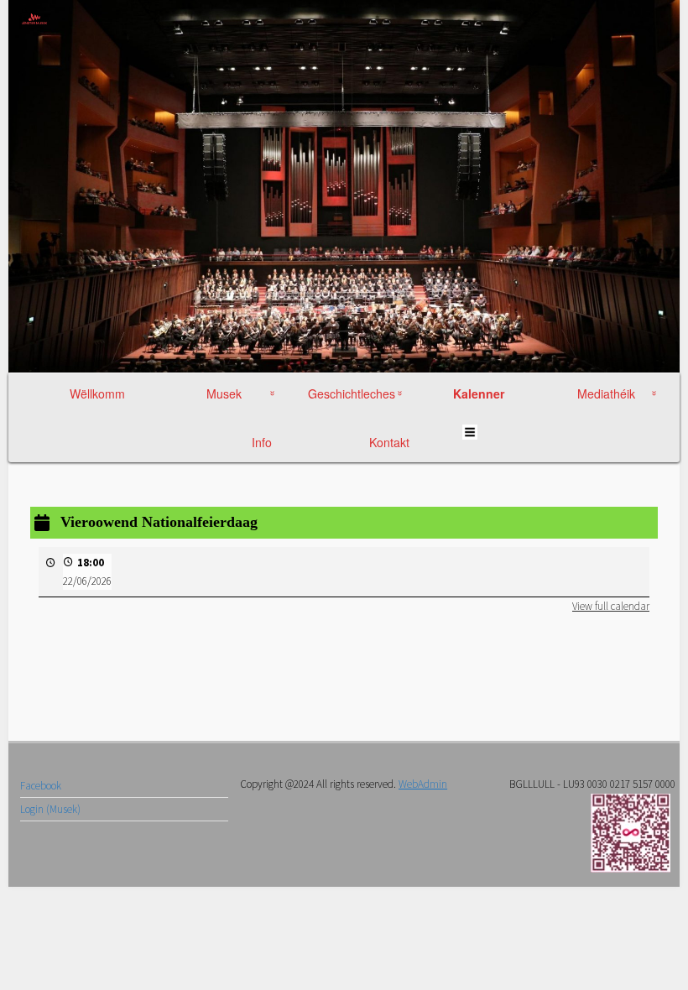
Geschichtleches (351, 393)
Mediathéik (606, 393)
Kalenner (479, 393)
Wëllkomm (97, 393)
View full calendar (610, 606)
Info (262, 442)
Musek (224, 393)
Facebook (40, 786)
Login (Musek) (50, 809)
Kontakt (389, 442)
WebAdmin (423, 784)
